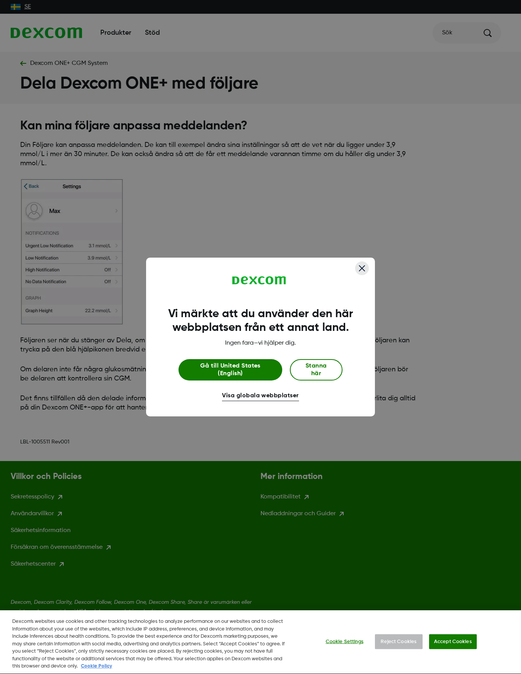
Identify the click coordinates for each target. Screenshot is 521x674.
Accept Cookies (453, 641)
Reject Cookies (398, 641)
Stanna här (316, 370)
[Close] (362, 268)
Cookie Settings (344, 641)
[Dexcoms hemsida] (259, 280)
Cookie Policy (96, 666)
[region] (260, 642)
